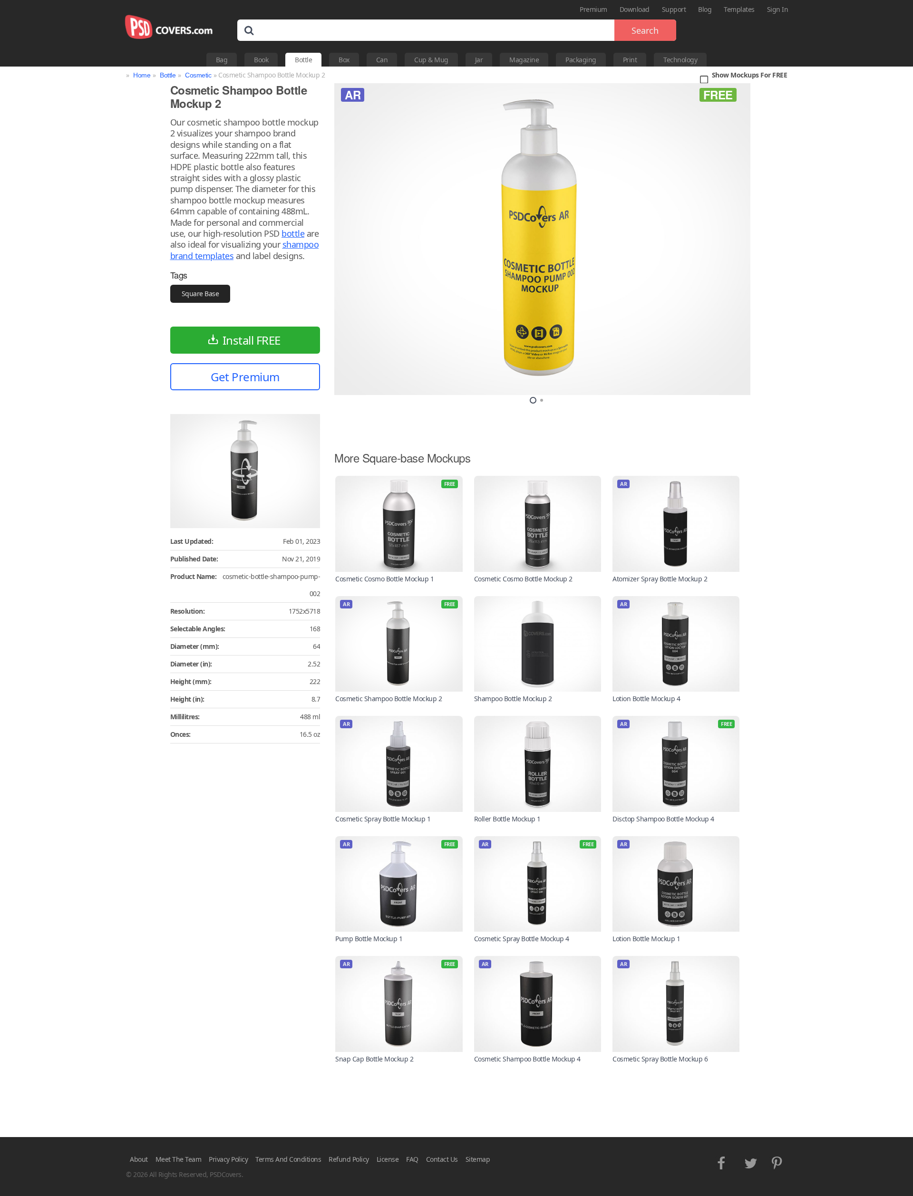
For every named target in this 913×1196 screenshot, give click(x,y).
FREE (718, 95)
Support (674, 9)
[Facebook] (723, 1161)
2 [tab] (541, 400)
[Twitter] (750, 1161)
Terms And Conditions (288, 1159)
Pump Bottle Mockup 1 (368, 938)
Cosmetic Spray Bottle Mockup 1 (382, 818)
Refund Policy (349, 1159)
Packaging (580, 59)
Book (261, 59)
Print (630, 59)
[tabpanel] (542, 239)
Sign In (777, 9)
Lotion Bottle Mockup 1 (646, 938)
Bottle (303, 59)
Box (344, 59)
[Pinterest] (777, 1161)
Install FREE (252, 340)
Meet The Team (178, 1159)
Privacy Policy (228, 1159)
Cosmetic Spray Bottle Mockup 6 (660, 1058)
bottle (293, 233)
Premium (593, 9)
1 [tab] (533, 400)
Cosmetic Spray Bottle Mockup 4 (521, 938)
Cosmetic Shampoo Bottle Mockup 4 (527, 1058)
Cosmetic (198, 75)
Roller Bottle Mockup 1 (507, 818)
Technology (680, 59)
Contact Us (442, 1159)
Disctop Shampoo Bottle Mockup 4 (663, 818)
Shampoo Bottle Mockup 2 (513, 698)
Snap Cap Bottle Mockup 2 (374, 1058)
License (388, 1159)
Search (645, 30)
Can (382, 59)
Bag (222, 59)
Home (141, 75)
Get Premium (245, 377)
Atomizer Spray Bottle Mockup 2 (659, 578)
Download (635, 9)
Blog (704, 9)
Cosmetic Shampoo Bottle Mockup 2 (388, 698)
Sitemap (478, 1159)
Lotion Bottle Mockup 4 (646, 698)
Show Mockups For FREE (749, 75)
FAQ (412, 1159)
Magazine (524, 59)
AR (352, 95)
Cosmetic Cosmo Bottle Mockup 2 (523, 578)
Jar (479, 59)
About (139, 1159)
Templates (739, 9)
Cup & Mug (431, 59)
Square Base (200, 293)
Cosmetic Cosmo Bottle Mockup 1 (384, 578)
